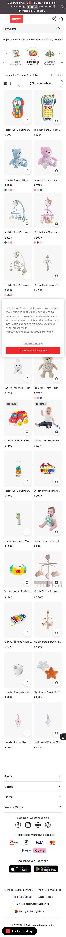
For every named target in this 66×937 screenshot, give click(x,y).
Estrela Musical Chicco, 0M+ (20, 742)
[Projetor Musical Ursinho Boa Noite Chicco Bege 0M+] (48, 366)
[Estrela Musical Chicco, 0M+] (18, 720)
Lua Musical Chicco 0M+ (47, 742)
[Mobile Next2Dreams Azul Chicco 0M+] (18, 210)
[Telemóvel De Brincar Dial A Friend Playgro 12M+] (18, 108)
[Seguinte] (59, 53)
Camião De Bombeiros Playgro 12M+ (24, 440)
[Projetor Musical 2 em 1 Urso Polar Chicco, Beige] (18, 670)
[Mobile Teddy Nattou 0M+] (48, 569)
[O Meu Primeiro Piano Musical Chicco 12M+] (48, 469)
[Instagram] (28, 825)
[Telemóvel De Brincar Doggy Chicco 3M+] (18, 469)
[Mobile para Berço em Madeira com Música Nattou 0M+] (48, 620)
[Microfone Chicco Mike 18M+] (18, 519)
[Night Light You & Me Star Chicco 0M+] (48, 670)
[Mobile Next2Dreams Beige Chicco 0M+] (18, 263)
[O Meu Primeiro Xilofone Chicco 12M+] (18, 620)
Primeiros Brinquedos (40, 39)
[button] (61, 19)
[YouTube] (38, 825)
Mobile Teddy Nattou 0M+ (49, 591)
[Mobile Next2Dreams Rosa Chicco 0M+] (48, 210)
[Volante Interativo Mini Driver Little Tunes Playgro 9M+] (18, 569)
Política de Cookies (22, 896)
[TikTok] (48, 825)
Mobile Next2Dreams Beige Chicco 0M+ (27, 285)
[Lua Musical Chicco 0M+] (48, 720)
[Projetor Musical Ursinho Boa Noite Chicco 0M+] (18, 158)
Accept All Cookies (33, 350)
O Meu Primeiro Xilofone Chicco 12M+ (25, 641)
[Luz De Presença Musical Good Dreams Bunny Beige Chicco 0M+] (18, 366)
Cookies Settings (33, 343)
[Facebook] (18, 825)
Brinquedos (19, 39)
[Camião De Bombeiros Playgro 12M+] (18, 418)
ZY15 (30, 6)
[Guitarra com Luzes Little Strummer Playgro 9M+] (48, 519)
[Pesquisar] (58, 29)
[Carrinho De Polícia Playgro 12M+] (48, 418)
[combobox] (33, 28)
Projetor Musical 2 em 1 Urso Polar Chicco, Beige (31, 692)
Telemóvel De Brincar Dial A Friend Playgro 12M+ (31, 129)
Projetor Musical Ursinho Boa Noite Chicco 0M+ (31, 180)
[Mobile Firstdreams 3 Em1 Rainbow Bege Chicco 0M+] (48, 263)
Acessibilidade (45, 896)
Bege (8, 190)
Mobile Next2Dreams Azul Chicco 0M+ (26, 232)
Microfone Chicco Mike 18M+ (20, 541)
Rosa (11, 190)
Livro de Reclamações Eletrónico (33, 903)
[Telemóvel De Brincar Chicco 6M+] (48, 108)
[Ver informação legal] (62, 6)
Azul (41, 190)
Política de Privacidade (49, 889)
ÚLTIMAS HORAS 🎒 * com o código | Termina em (32, 6)
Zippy (6, 39)
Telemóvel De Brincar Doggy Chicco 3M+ (27, 490)
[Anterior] (6, 53)
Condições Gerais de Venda (19, 889)
